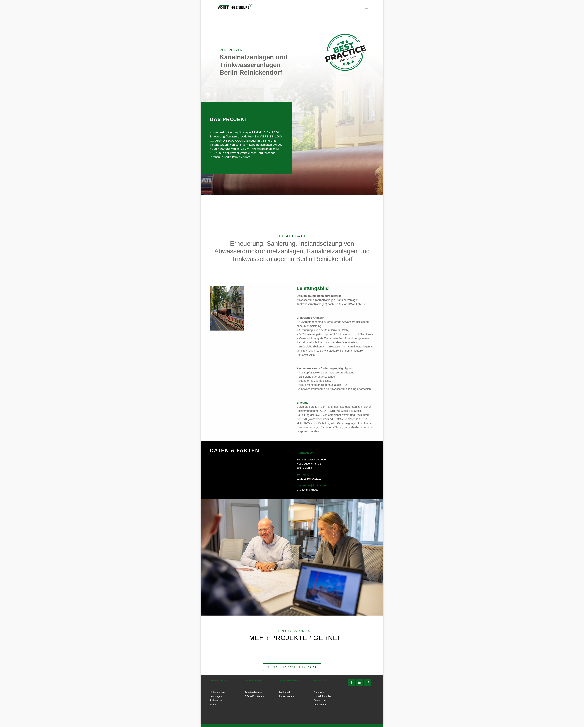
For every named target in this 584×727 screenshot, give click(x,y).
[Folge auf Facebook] (351, 682)
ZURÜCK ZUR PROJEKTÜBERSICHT (292, 667)
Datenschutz (320, 700)
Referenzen (216, 700)
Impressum (320, 704)
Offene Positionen (254, 696)
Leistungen (216, 696)
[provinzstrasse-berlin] (227, 329)
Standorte (319, 692)
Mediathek (284, 692)
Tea (212, 704)
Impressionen (286, 696)
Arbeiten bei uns (253, 692)
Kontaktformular (322, 696)
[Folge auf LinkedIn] (359, 682)
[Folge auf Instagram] (367, 682)
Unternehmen (217, 692)
